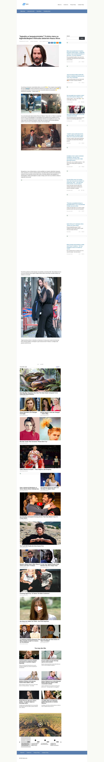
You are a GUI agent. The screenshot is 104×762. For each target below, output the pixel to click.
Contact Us (66, 4)
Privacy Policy (73, 4)
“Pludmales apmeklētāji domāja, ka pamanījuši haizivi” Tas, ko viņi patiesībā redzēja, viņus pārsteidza (76, 205)
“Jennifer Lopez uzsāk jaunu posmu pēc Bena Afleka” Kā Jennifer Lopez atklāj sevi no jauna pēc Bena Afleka (75, 135)
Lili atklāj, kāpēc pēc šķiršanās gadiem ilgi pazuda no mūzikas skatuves (49, 702)
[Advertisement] (52, 23)
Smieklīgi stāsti (47, 11)
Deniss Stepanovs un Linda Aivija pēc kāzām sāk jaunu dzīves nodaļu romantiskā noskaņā (51, 682)
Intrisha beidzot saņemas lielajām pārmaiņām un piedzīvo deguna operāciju (28, 662)
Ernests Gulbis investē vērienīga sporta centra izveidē (49, 661)
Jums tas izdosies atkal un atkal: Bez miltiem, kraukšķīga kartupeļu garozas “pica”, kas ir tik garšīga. (75, 76)
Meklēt (68, 36)
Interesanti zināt (30, 11)
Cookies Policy (81, 4)
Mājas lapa (22, 11)
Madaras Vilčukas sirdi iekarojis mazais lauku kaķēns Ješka (27, 682)
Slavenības (39, 11)
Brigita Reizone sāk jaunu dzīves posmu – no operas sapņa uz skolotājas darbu (27, 702)
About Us (59, 4)
